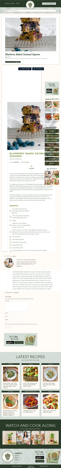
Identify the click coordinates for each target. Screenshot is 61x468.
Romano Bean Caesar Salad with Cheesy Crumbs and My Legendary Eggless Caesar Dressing (48, 110)
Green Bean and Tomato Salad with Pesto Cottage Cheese (49, 385)
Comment (7, 300)
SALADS (10, 364)
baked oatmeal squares (15, 58)
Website (6, 319)
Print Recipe (38, 68)
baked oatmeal (7, 58)
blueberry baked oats (37, 58)
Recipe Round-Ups (30, 391)
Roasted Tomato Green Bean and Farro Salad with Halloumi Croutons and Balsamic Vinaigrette (56, 110)
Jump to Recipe (25, 68)
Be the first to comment (12, 292)
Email (6, 316)
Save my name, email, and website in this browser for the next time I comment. (21, 324)
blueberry (22, 58)
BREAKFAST (8, 57)
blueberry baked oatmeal (28, 58)
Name (6, 312)
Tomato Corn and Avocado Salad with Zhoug (55, 122)
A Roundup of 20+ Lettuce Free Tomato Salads (48, 121)
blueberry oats (45, 58)
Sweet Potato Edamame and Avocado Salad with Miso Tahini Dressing (30, 385)
